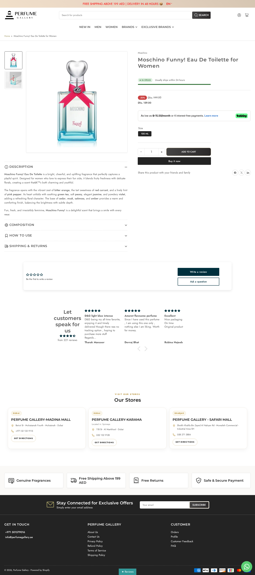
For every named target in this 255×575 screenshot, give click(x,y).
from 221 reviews (67, 340)
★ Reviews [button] (128, 572)
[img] (68, 336)
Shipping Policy (96, 555)
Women (111, 27)
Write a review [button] (198, 272)
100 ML (144, 133)
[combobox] (135, 15)
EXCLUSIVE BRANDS (156, 27)
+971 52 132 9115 (24, 431)
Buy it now (174, 161)
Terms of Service (97, 550)
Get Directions (23, 438)
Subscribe (199, 505)
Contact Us (93, 537)
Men (98, 27)
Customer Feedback (182, 541)
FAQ (173, 546)
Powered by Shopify (40, 570)
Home (7, 36)
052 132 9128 (103, 435)
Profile (174, 537)
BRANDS (128, 27)
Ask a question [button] (198, 282)
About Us (93, 532)
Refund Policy (95, 546)
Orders (175, 532)
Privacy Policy (95, 541)
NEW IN (84, 27)
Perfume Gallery (21, 570)
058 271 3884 (184, 434)
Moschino (142, 52)
